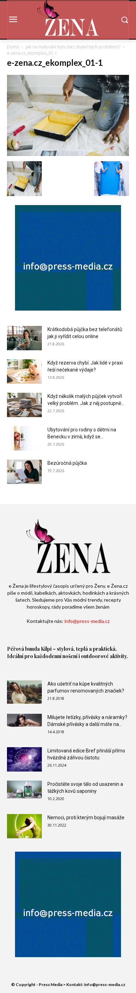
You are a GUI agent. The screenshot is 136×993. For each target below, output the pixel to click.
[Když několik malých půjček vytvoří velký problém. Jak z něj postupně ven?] (24, 405)
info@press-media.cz (87, 621)
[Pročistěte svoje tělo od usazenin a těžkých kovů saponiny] (24, 789)
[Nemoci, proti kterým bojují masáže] (24, 826)
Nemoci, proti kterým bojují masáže (85, 817)
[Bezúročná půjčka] (24, 472)
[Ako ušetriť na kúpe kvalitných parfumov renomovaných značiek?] (24, 692)
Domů (13, 47)
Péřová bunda (23, 649)
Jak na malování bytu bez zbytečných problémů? (73, 47)
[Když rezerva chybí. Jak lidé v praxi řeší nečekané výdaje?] (24, 371)
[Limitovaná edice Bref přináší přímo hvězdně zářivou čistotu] (24, 759)
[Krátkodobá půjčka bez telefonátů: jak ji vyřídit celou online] (24, 338)
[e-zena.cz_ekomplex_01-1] (68, 154)
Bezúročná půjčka (67, 463)
